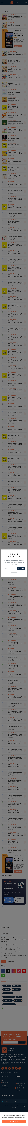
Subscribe (21, 568)
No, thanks (14, 572)
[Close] (25, 551)
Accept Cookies (14, 1121)
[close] (26, 1113)
